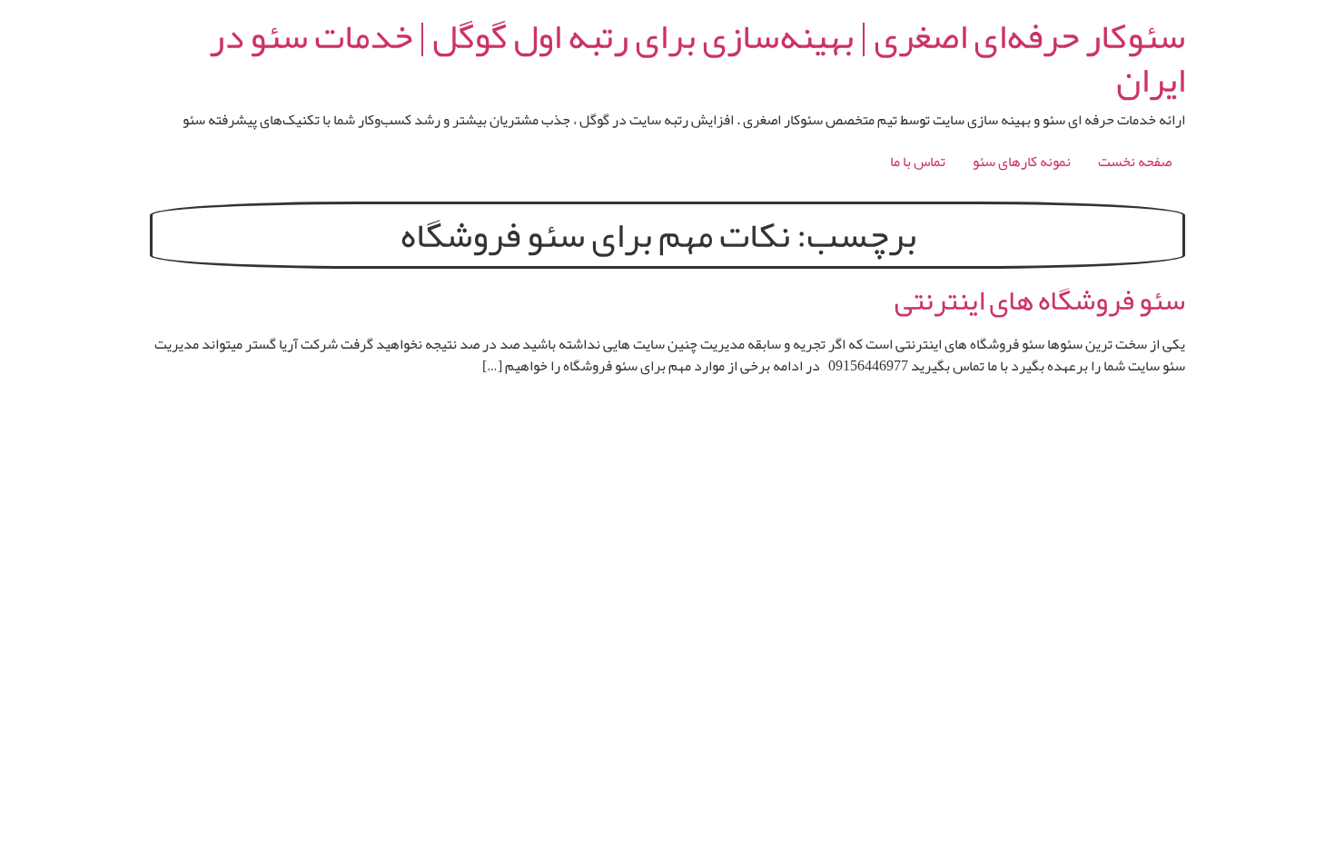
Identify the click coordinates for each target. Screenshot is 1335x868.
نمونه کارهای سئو (1022, 161)
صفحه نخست (1135, 161)
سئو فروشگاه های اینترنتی (1040, 300)
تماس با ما (917, 161)
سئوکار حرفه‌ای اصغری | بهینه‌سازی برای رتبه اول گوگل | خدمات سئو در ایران (697, 58)
